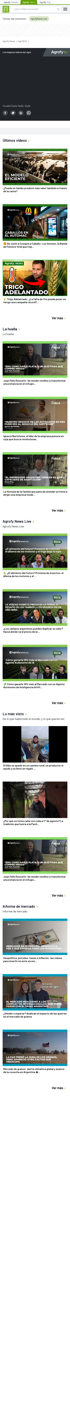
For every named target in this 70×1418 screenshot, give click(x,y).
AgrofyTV (22, 41)
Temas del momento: (14, 18)
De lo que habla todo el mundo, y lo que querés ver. (34, 719)
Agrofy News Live (13, 526)
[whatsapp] (28, 113)
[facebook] (5, 113)
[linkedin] (20, 113)
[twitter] (13, 113)
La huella (8, 334)
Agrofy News (9, 41)
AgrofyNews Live (39, 18)
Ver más (57, 318)
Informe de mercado (15, 911)
